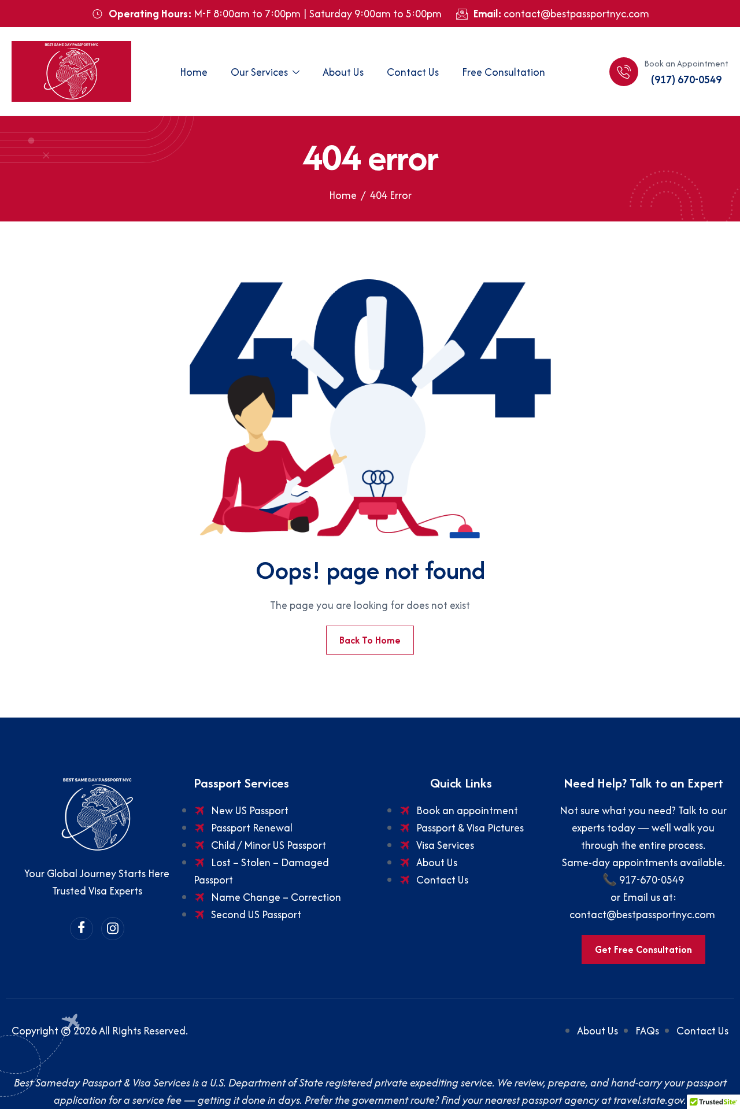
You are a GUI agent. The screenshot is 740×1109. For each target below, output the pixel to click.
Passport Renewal (252, 828)
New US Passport (249, 810)
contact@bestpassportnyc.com (643, 914)
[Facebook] (81, 928)
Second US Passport (256, 914)
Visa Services (445, 845)
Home (194, 72)
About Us (343, 72)
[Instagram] (112, 928)
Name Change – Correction (276, 897)
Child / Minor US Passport (268, 845)
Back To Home (370, 640)
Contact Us (413, 72)
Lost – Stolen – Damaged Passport (261, 871)
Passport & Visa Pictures (470, 828)
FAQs (647, 1030)
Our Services (259, 72)
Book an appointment (467, 810)
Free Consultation (503, 72)
